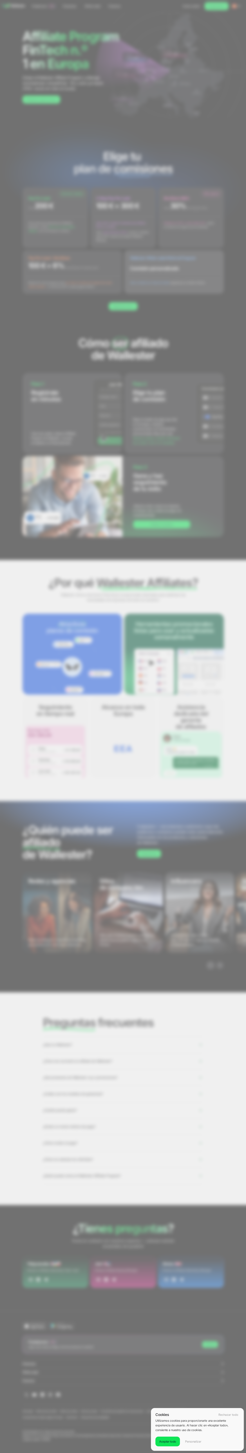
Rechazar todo (228, 1414)
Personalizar (193, 1441)
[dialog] (197, 1429)
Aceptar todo (167, 1441)
